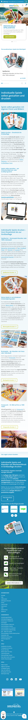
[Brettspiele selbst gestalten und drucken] (14, 392)
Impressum (4, 606)
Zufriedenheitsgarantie (7, 619)
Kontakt (3, 595)
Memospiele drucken (9, 326)
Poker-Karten (4, 664)
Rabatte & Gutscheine (6, 637)
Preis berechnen (7, 497)
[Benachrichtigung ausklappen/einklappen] (26, 1)
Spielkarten (6, 71)
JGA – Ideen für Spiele (6, 631)
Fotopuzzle (20, 409)
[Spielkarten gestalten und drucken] (14, 285)
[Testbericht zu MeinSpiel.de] (7, 692)
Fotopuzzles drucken (9, 427)
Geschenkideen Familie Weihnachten (10, 633)
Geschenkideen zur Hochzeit (8, 628)
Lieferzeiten (4, 599)
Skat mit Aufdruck (5, 670)
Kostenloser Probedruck (7, 621)
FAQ (2, 597)
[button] (2, 24)
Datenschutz (4, 609)
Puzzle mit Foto (5, 650)
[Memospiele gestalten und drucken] (14, 339)
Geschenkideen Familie (7, 626)
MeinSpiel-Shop (5, 673)
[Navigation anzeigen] (2, 5)
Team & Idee (4, 604)
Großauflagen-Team (6, 163)
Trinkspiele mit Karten (6, 648)
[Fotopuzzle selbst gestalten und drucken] (14, 439)
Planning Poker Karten (6, 655)
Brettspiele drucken (8, 380)
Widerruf (3, 611)
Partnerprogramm (5, 638)
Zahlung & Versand (6, 600)
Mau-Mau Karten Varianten (8, 657)
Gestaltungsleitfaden (7, 197)
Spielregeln (4, 622)
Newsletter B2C (5, 635)
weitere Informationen (13, 583)
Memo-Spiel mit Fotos (6, 651)
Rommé (10, 250)
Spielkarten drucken (9, 272)
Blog (2, 640)
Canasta (17, 250)
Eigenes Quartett (5, 666)
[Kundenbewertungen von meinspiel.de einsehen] (19, 692)
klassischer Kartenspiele (8, 248)
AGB (2, 608)
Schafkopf (23, 248)
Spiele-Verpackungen (6, 659)
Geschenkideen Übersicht (7, 624)
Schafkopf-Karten (5, 668)
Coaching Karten (5, 653)
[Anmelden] (22, 5)
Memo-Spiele (9, 305)
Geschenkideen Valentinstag (8, 630)
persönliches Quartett (7, 257)
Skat (18, 248)
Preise (2, 602)
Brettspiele (12, 358)
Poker (2, 250)
